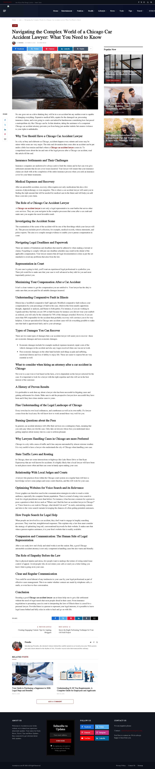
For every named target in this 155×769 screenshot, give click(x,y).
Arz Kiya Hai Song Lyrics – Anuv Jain (28, 2)
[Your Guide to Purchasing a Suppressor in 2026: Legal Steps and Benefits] (32, 673)
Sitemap (140, 765)
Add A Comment (55, 701)
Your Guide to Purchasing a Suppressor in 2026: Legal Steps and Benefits (31, 689)
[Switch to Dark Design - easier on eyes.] (148, 2)
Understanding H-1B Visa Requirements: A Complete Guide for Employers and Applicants (76, 689)
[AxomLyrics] (28, 11)
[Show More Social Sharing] (91, 49)
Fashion (80, 10)
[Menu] (4, 11)
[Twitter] (5, 124)
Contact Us (131, 765)
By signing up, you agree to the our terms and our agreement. (60, 748)
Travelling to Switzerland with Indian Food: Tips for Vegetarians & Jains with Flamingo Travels (123, 138)
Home (55, 10)
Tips (130, 10)
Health (90, 10)
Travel (139, 10)
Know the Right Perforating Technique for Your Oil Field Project (76, 631)
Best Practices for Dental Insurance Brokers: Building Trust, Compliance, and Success (123, 106)
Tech (122, 10)
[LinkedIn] (5, 129)
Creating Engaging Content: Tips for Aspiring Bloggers (34, 631)
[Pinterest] (5, 134)
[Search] (151, 2)
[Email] (5, 139)
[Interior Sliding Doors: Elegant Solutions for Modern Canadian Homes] (123, 69)
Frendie (20, 43)
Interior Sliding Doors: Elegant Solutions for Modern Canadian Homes (121, 74)
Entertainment (66, 10)
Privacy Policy (121, 765)
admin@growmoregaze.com (131, 730)
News (112, 10)
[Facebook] (5, 120)
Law (15, 26)
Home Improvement (113, 80)
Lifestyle (101, 10)
